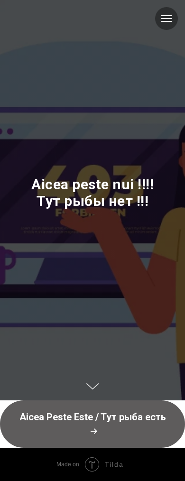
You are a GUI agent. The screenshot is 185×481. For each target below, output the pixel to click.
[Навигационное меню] (166, 18)
